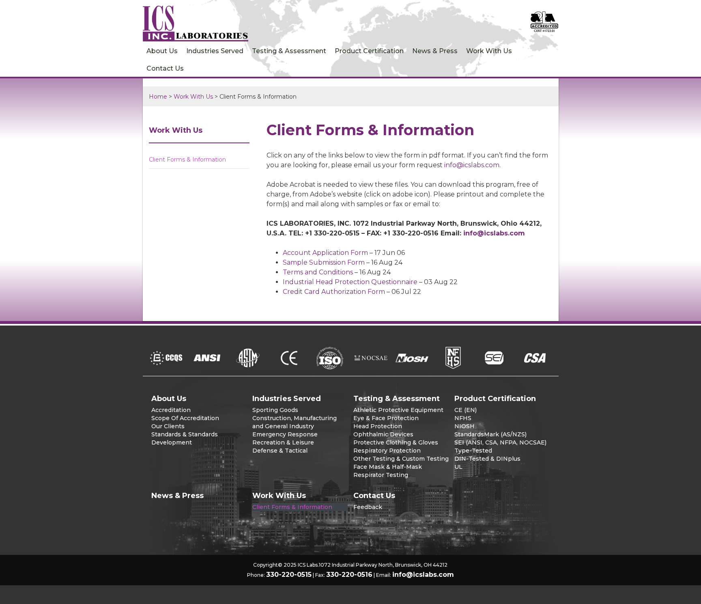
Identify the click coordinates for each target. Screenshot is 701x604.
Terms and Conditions (318, 272)
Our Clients (168, 426)
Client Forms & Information (187, 159)
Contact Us (165, 68)
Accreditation (171, 410)
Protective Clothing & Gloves (395, 442)
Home (158, 96)
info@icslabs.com (471, 165)
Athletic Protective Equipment (398, 410)
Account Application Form (325, 253)
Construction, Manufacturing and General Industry (294, 422)
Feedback (367, 507)
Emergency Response (285, 434)
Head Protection (377, 426)
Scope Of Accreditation (185, 418)
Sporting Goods (275, 410)
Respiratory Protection (387, 450)
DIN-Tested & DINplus (487, 458)
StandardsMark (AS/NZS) (490, 434)
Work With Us (489, 51)
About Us (162, 51)
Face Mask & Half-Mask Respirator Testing (387, 471)
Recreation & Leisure (283, 442)
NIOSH (464, 426)
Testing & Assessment (289, 51)
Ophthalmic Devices (383, 434)
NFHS (462, 418)
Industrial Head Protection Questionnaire (350, 282)
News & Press (435, 51)
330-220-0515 (289, 574)
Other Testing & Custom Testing (401, 458)
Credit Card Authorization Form (334, 292)
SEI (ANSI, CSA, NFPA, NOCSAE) (500, 442)
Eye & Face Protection (386, 418)
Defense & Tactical (279, 450)
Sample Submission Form (324, 262)
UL (458, 466)
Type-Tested (473, 450)
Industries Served (214, 51)
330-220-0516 (349, 574)
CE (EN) (465, 410)
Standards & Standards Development (184, 438)
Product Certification (369, 51)
